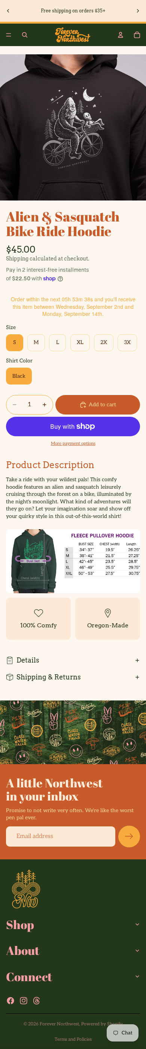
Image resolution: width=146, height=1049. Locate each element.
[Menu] (8, 34)
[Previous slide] (8, 11)
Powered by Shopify (102, 1024)
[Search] (24, 35)
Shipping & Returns (48, 677)
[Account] (120, 35)
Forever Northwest (59, 1024)
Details (27, 660)
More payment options (73, 443)
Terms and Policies (73, 1039)
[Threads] (36, 1000)
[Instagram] (23, 1000)
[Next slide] (138, 11)
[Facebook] (10, 1000)
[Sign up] (129, 836)
